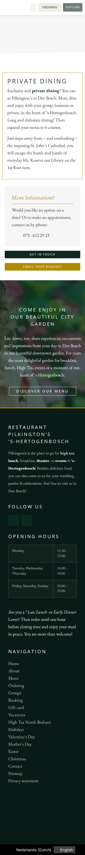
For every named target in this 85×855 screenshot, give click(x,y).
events (61, 461)
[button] (33, 7)
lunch (13, 461)
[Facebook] (13, 520)
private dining (45, 91)
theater (43, 461)
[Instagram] (26, 520)
